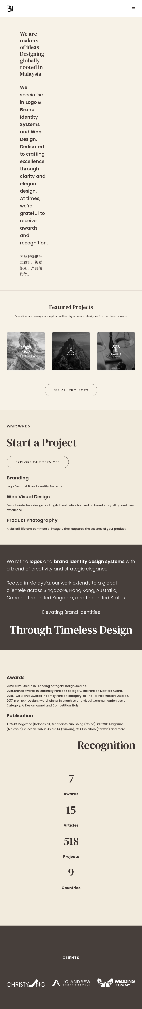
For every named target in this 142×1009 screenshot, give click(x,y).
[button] (133, 8)
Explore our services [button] (38, 462)
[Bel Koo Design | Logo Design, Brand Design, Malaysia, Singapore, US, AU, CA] (27, 8)
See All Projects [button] (71, 390)
